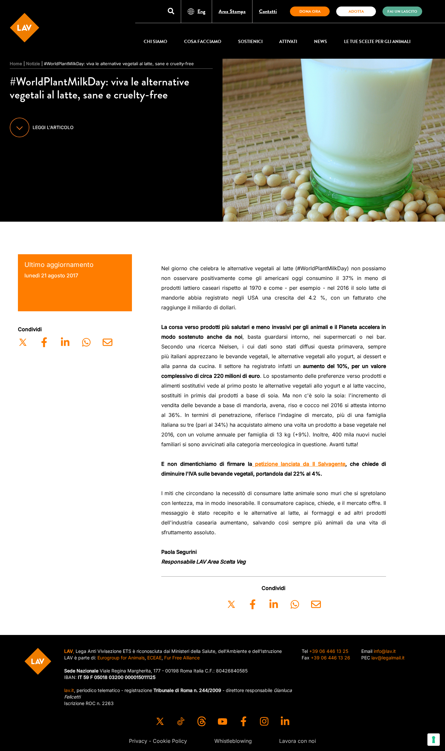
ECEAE (154, 657)
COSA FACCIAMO (202, 41)
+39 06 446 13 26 (330, 657)
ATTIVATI (288, 41)
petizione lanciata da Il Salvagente (298, 464)
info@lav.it (385, 651)
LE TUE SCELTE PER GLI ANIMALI (377, 41)
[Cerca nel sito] (171, 11)
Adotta (356, 11)
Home (16, 63)
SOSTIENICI (250, 41)
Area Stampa (232, 11)
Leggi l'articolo (53, 127)
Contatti (268, 11)
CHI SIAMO (155, 41)
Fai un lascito (402, 11)
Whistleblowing (233, 741)
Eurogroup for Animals (121, 657)
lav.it (69, 690)
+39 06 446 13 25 (328, 651)
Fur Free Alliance (182, 657)
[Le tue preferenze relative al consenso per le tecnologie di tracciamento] (433, 739)
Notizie (33, 63)
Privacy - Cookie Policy (158, 741)
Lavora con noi (297, 741)
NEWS (320, 41)
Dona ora (310, 11)
